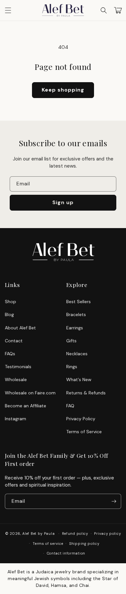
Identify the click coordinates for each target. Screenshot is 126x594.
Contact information (66, 553)
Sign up (63, 202)
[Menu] (8, 10)
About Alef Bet (20, 328)
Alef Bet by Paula (38, 533)
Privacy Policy (80, 419)
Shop (10, 301)
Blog (9, 314)
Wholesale (16, 379)
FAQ (70, 406)
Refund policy (75, 533)
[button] (104, 10)
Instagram (15, 419)
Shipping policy (84, 543)
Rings (71, 366)
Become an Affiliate (25, 406)
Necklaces (77, 354)
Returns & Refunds (86, 393)
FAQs (10, 354)
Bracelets (76, 314)
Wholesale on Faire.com (30, 393)
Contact (14, 341)
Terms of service (48, 543)
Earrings (74, 328)
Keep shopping (63, 89)
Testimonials (18, 366)
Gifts (71, 341)
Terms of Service (84, 431)
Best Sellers (78, 301)
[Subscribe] (114, 501)
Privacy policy (107, 533)
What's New (78, 379)
